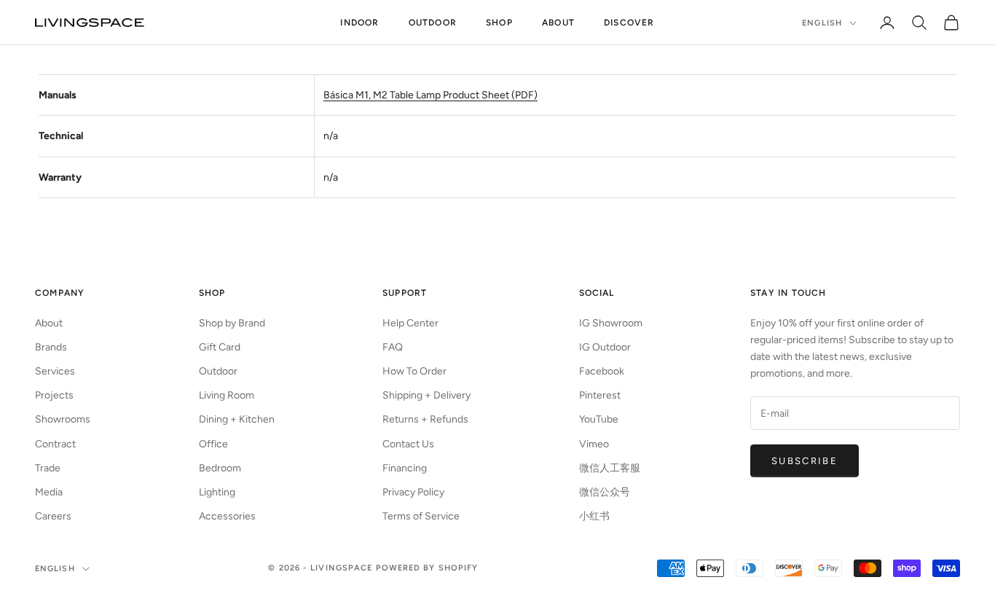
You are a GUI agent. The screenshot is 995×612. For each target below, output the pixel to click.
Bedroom (220, 468)
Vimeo (594, 444)
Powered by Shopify (427, 568)
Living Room (226, 395)
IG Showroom (610, 323)
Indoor (359, 22)
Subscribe (804, 460)
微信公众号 (604, 492)
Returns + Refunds (425, 419)
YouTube (598, 419)
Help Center (410, 323)
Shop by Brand (232, 323)
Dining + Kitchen (237, 419)
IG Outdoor (605, 347)
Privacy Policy (413, 492)
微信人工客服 (609, 468)
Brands (51, 347)
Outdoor (433, 22)
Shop (499, 22)
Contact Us (408, 444)
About (558, 22)
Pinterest (600, 395)
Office (213, 444)
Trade (47, 468)
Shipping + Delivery (426, 395)
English (822, 23)
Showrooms (62, 419)
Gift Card (219, 347)
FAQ (392, 347)
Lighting (217, 492)
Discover (629, 22)
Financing (404, 468)
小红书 (594, 516)
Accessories (227, 516)
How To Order (414, 371)
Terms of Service (421, 516)
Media (49, 492)
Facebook (601, 371)
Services (55, 371)
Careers (53, 516)
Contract (55, 444)
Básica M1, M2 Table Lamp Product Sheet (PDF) (430, 95)
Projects (54, 395)
